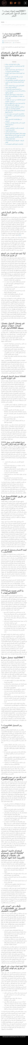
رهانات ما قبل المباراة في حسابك (12, 64)
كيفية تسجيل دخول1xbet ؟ (11, 87)
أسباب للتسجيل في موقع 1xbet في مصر (14, 137)
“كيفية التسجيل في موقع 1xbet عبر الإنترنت (14, 107)
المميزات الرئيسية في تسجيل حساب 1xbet (14, 114)
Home (2, 22)
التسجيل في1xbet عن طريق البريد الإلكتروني (15, 80)
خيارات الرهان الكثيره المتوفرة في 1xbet (14, 144)
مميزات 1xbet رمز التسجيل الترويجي (13, 89)
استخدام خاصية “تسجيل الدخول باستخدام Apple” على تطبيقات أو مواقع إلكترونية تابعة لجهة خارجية (14, 96)
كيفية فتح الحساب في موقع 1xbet (12, 108)
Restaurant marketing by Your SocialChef (14, 1036)
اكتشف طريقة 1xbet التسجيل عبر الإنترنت (14, 128)
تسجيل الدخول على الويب (11, 131)
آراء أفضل (7, 126)
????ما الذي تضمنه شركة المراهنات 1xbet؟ (14, 85)
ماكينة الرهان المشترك (10, 138)
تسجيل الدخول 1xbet (9, 130)
